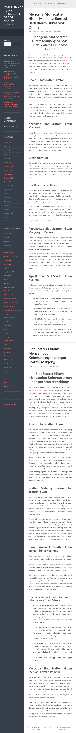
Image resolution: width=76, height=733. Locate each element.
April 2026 (7, 158)
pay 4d (6, 363)
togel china (7, 268)
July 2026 (7, 146)
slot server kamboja (10, 298)
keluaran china (8, 264)
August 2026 (8, 142)
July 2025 (7, 194)
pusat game (7, 283)
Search (6, 40)
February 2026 (8, 166)
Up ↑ (65, 729)
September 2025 (9, 186)
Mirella (44, 366)
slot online (7, 356)
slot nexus (7, 352)
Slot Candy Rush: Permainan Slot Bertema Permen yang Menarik (11, 104)
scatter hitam (8, 325)
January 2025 (8, 217)
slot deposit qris (8, 252)
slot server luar (8, 295)
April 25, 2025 (33, 366)
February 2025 (8, 213)
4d (4, 375)
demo (5, 382)
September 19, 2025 (35, 31)
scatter (6, 344)
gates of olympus (9, 340)
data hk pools (8, 233)
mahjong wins (8, 337)
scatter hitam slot (9, 287)
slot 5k (6, 279)
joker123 (6, 329)
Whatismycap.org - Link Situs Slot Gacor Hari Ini (18, 14)
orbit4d (6, 386)
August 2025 (8, 190)
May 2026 (7, 154)
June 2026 (7, 150)
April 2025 (7, 205)
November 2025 (9, 178)
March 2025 (7, 209)
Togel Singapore (8, 275)
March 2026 (7, 162)
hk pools (6, 241)
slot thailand (7, 348)
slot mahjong (7, 367)
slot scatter (7, 291)
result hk (6, 237)
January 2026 (8, 170)
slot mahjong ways (9, 306)
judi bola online (8, 249)
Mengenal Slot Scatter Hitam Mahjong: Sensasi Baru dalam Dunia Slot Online (47, 20)
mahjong (6, 321)
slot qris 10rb (8, 360)
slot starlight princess (10, 302)
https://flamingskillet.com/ (12, 310)
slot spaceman (8, 245)
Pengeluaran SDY (9, 272)
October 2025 (8, 182)
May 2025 (7, 201)
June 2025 (7, 197)
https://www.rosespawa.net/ (12, 379)
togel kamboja (8, 260)
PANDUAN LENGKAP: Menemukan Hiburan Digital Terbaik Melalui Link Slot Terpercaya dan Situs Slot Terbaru (12, 75)
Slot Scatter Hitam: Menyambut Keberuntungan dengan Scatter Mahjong (47, 355)
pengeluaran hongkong (10, 256)
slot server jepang (9, 317)
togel (5, 371)
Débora (48, 31)
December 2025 (9, 174)
